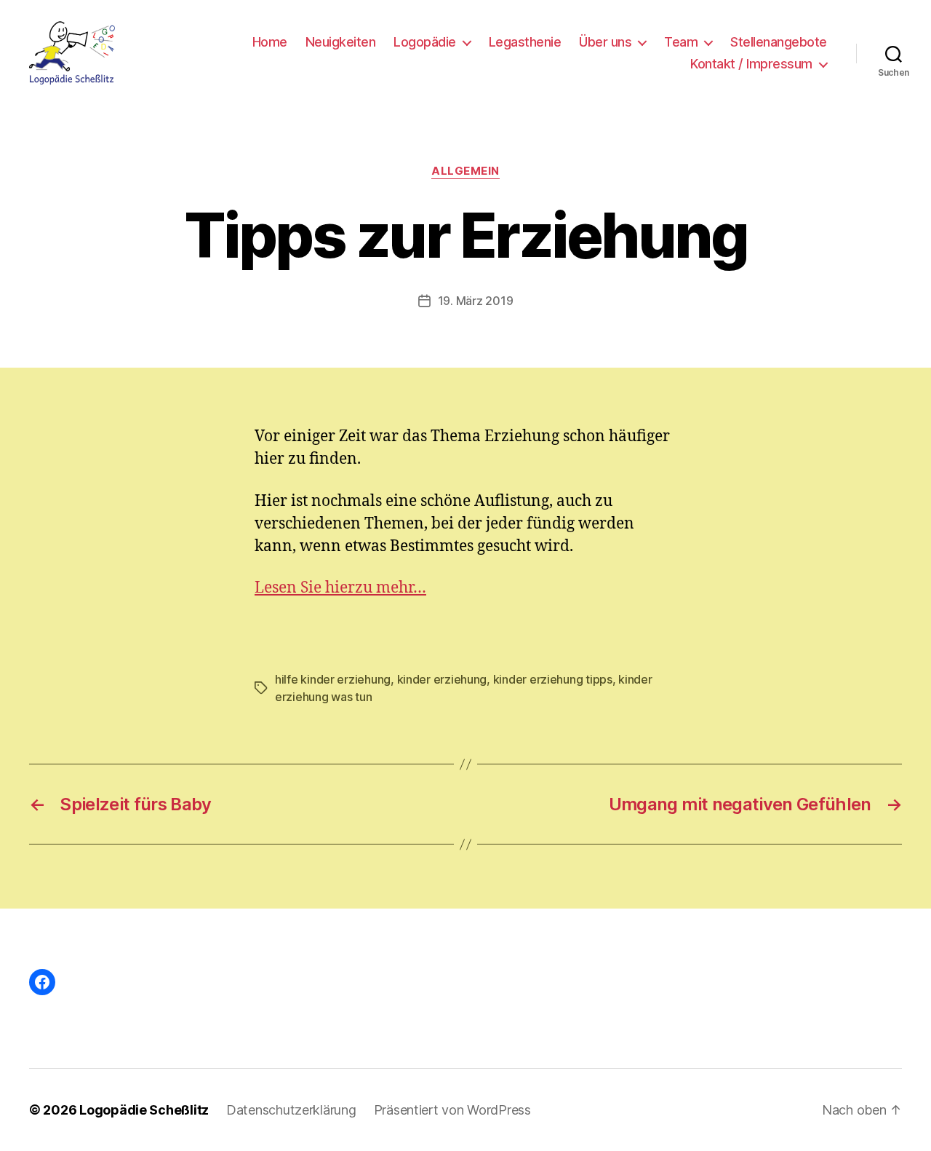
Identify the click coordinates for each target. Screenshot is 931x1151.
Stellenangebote (778, 42)
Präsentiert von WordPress (452, 1110)
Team (681, 42)
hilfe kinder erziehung (333, 679)
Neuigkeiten (340, 42)
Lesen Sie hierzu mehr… (340, 588)
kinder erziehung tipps (552, 679)
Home (269, 42)
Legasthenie (525, 42)
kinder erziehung (442, 679)
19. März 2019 (476, 300)
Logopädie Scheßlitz (144, 1110)
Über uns (605, 42)
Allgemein (465, 171)
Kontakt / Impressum (751, 63)
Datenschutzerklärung (291, 1110)
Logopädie (424, 42)
